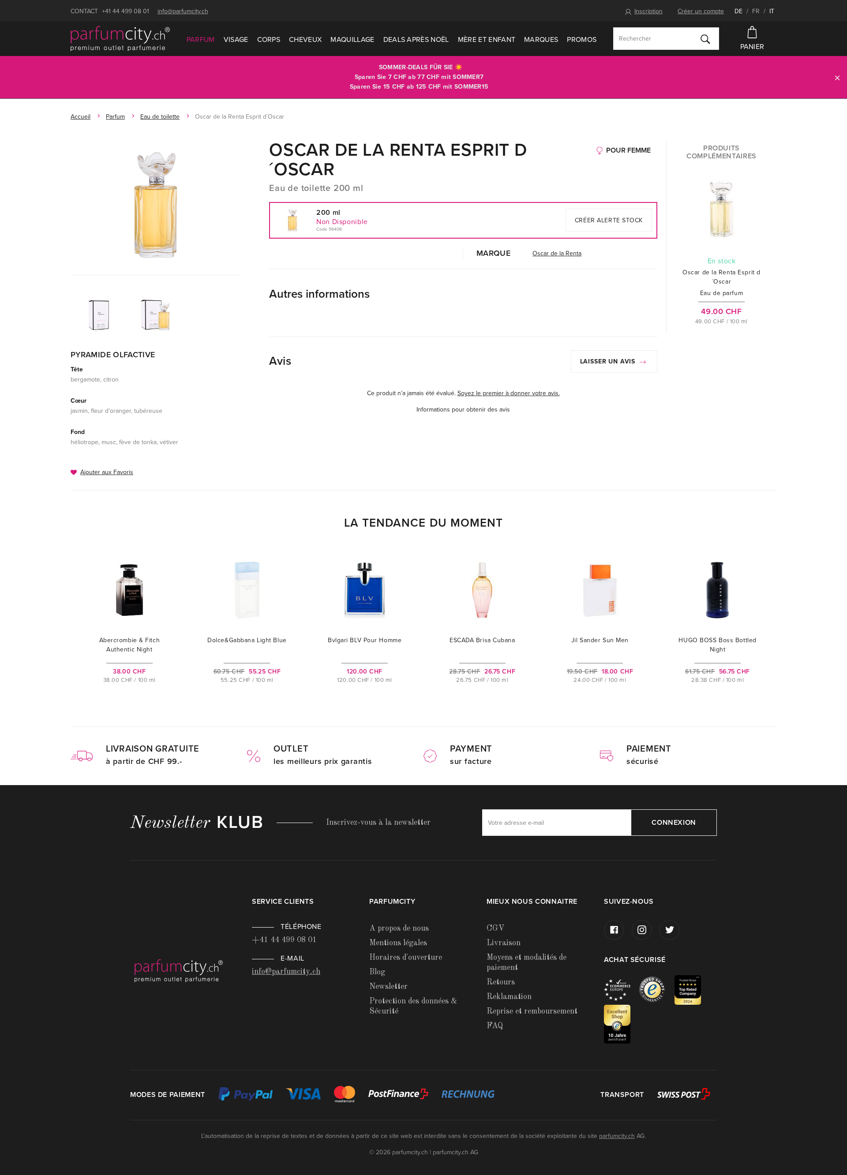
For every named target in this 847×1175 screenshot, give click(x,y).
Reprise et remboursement (532, 1011)
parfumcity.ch (617, 1136)
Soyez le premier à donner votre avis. (508, 393)
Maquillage (352, 39)
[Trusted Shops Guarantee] (657, 989)
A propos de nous (399, 928)
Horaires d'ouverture (405, 958)
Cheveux (305, 39)
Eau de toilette (160, 116)
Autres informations (319, 294)
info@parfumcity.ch (182, 11)
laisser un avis (608, 361)
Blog (377, 972)
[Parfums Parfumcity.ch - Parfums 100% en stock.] (120, 39)
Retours (501, 982)
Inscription (648, 11)
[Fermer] (837, 77)
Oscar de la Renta (556, 253)
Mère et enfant (486, 39)
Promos (581, 39)
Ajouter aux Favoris (106, 472)
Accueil (80, 116)
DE (738, 11)
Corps (269, 39)
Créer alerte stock (609, 220)
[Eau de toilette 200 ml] (155, 205)
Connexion (674, 822)
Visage (236, 39)
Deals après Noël (416, 39)
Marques (541, 39)
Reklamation (509, 997)
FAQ (495, 1026)
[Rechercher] (705, 38)
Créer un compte (701, 11)
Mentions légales (398, 943)
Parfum (201, 39)
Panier (752, 46)
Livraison (504, 943)
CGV (495, 928)
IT (771, 11)
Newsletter (388, 987)
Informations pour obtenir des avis (463, 409)
